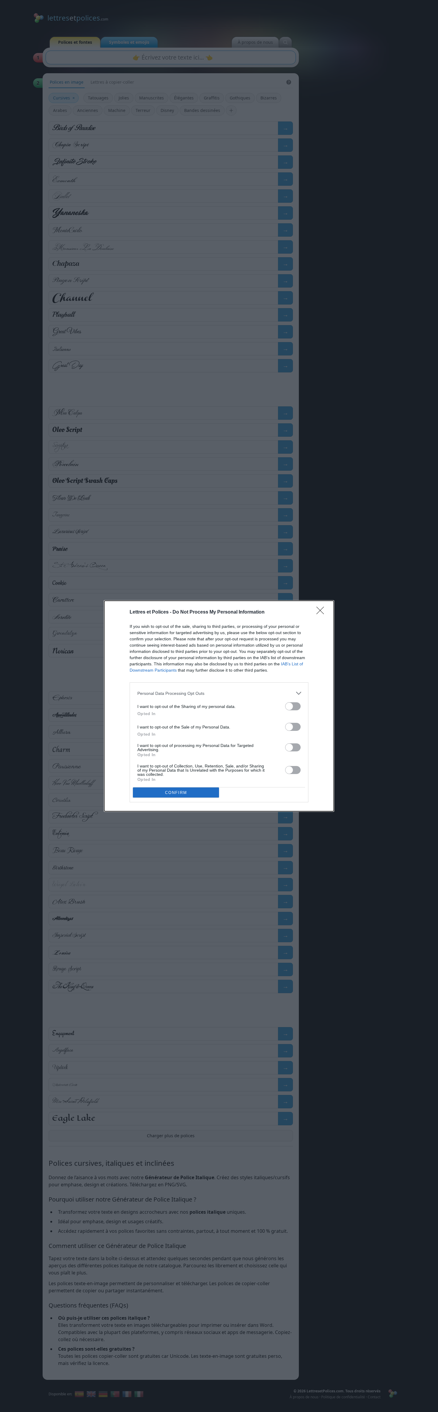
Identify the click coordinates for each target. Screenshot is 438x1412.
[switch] (293, 706)
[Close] (322, 612)
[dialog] (219, 706)
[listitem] (219, 693)
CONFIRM (176, 792)
